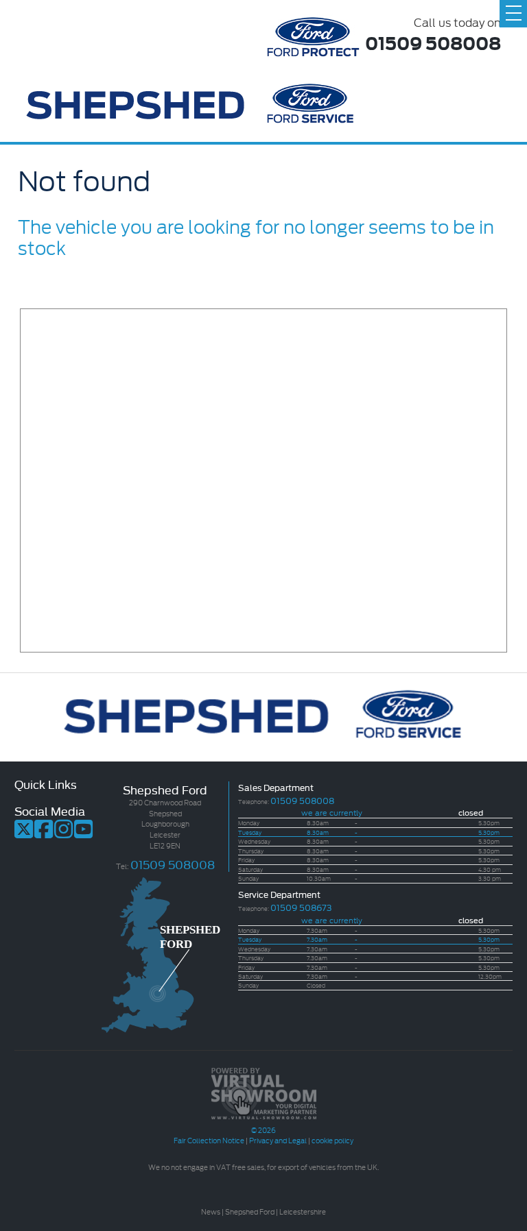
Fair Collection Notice (209, 1139)
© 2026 (263, 1129)
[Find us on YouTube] (83, 833)
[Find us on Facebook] (43, 833)
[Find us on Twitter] (23, 833)
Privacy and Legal (278, 1139)
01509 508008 (433, 42)
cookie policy (332, 1139)
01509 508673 (300, 907)
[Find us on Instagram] (63, 833)
